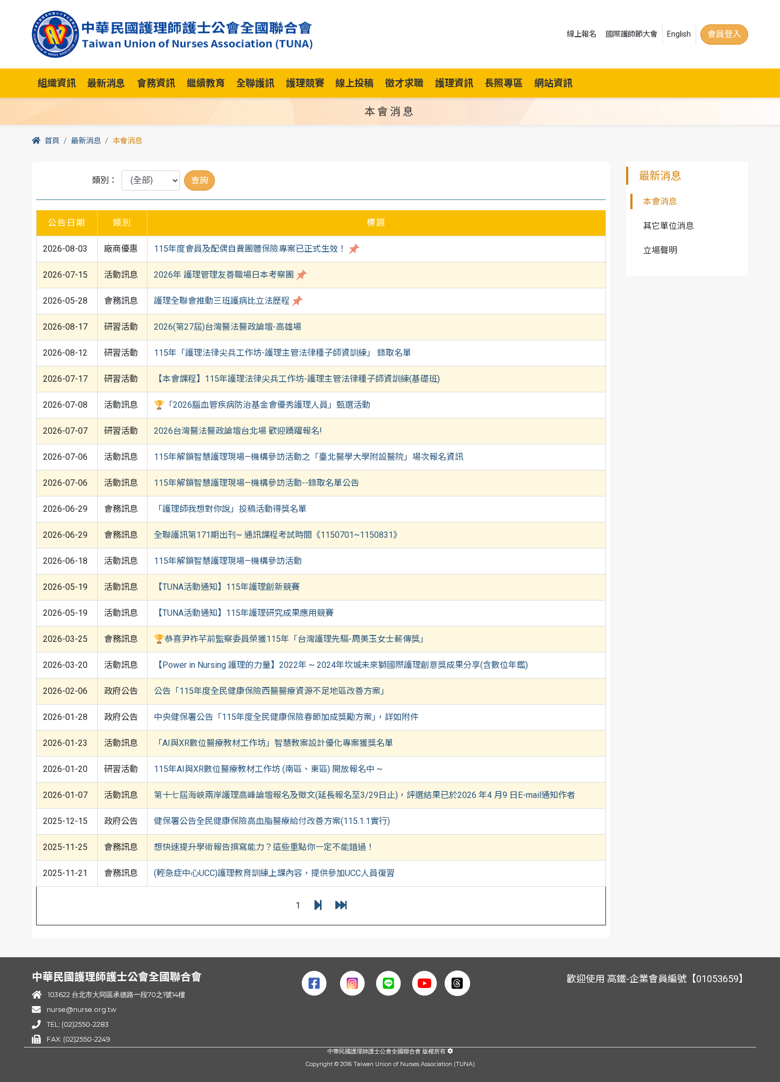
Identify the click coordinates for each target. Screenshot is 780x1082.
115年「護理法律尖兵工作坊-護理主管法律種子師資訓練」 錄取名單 (282, 353)
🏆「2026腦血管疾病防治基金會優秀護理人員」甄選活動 (262, 405)
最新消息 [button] (106, 83)
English (679, 34)
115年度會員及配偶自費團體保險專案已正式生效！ (250, 249)
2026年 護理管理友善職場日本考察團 (224, 275)
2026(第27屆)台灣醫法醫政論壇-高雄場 (227, 327)
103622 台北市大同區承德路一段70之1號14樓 (116, 995)
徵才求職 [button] (404, 83)
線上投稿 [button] (354, 83)
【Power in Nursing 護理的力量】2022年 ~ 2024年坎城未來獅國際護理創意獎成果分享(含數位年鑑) (341, 665)
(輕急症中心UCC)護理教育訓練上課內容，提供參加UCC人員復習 (274, 873)
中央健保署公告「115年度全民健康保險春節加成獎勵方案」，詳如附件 (286, 717)
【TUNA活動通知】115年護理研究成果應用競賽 (244, 613)
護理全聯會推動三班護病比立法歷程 (222, 301)
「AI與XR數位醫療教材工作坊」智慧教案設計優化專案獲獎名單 (273, 743)
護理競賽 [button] (305, 83)
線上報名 (581, 34)
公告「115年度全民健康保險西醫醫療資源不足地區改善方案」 (271, 691)
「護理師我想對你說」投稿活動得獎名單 (230, 509)
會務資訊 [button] (156, 83)
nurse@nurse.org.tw (81, 1010)
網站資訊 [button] (553, 83)
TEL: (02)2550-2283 (77, 1024)
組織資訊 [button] (57, 83)
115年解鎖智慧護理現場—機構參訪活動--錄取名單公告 (256, 483)
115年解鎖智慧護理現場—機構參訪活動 (228, 561)
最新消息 (86, 140)
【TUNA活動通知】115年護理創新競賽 (227, 587)
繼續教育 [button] (206, 83)
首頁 (52, 140)
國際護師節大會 (631, 34)
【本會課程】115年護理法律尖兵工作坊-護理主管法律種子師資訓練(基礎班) (297, 379)
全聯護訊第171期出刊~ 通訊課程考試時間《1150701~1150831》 (278, 535)
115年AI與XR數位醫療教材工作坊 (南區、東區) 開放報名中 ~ (268, 769)
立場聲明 (660, 250)
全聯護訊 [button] (255, 83)
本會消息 (660, 201)
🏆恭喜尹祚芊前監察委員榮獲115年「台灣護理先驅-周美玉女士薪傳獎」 (291, 639)
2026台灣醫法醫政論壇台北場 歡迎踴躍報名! (238, 431)
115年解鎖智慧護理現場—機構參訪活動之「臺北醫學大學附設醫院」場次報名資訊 (308, 457)
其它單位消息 (668, 226)
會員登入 (724, 34)
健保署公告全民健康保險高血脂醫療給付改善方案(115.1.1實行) (272, 821)
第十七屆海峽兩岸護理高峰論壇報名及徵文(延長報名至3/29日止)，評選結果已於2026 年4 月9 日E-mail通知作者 (364, 795)
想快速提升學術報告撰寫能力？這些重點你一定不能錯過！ (264, 847)
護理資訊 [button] (454, 83)
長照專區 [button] (503, 83)
